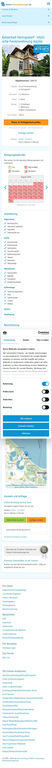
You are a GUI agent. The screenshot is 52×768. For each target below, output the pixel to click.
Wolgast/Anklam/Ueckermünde (15, 751)
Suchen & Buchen (10, 9)
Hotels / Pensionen (10, 597)
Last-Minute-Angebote (12, 594)
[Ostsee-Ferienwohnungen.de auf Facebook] (5, 662)
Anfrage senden (26, 132)
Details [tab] (26, 340)
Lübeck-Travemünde (10, 717)
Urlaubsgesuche (9, 605)
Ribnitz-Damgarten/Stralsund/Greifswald (19, 740)
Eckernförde (7, 683)
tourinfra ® (32, 485)
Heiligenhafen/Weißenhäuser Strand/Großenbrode (23, 698)
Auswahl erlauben (26, 426)
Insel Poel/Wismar (10, 724)
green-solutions (19, 487)
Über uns (6, 657)
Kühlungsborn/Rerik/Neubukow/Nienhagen (20, 728)
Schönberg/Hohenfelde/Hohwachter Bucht (20, 690)
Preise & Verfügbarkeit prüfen (26, 122)
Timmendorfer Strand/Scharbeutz (16, 713)
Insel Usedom (8, 747)
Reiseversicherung (10, 609)
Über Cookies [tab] (43, 340)
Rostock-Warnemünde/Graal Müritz (16, 732)
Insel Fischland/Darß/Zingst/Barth (16, 736)
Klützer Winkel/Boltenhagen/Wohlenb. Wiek (20, 721)
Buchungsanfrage (9, 22)
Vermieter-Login (9, 648)
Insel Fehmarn (8, 694)
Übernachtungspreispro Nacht (42, 49)
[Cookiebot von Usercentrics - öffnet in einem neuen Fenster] (38, 333)
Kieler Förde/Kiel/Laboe (12, 686)
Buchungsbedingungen (18, 127)
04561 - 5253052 (25, 139)
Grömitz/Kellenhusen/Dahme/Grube (17, 702)
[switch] (45, 392)
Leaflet (9, 485)
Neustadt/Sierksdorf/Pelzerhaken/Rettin (18, 709)
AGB (4, 618)
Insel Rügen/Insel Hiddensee (14, 744)
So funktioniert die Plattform (14, 630)
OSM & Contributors (31, 487)
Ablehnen (26, 433)
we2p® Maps (24, 485)
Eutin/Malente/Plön (10, 705)
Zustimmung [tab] (9, 340)
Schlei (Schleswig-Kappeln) (13, 679)
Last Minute (7, 16)
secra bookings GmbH (25, 758)
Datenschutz (7, 626)
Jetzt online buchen (15, 520)
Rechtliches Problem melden (15, 537)
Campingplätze (9, 601)
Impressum (7, 622)
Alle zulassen (26, 418)
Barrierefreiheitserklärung (13, 637)
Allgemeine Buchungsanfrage (14, 590)
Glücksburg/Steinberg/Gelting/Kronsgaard (19, 675)
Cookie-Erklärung (9, 634)
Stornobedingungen (35, 127)
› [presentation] (47, 60)
